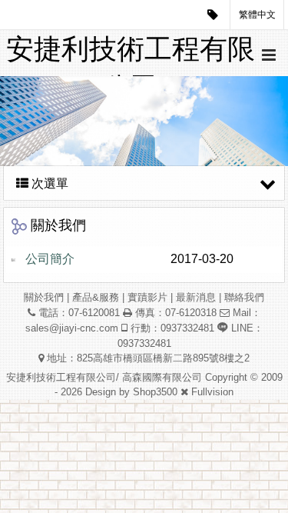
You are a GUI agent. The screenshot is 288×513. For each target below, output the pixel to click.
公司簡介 (49, 258)
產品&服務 (95, 297)
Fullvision (212, 392)
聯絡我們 (244, 297)
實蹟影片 (147, 297)
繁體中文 (257, 14)
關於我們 (44, 297)
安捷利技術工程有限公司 (130, 54)
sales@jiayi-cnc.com (71, 328)
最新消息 (196, 297)
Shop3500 (155, 392)
